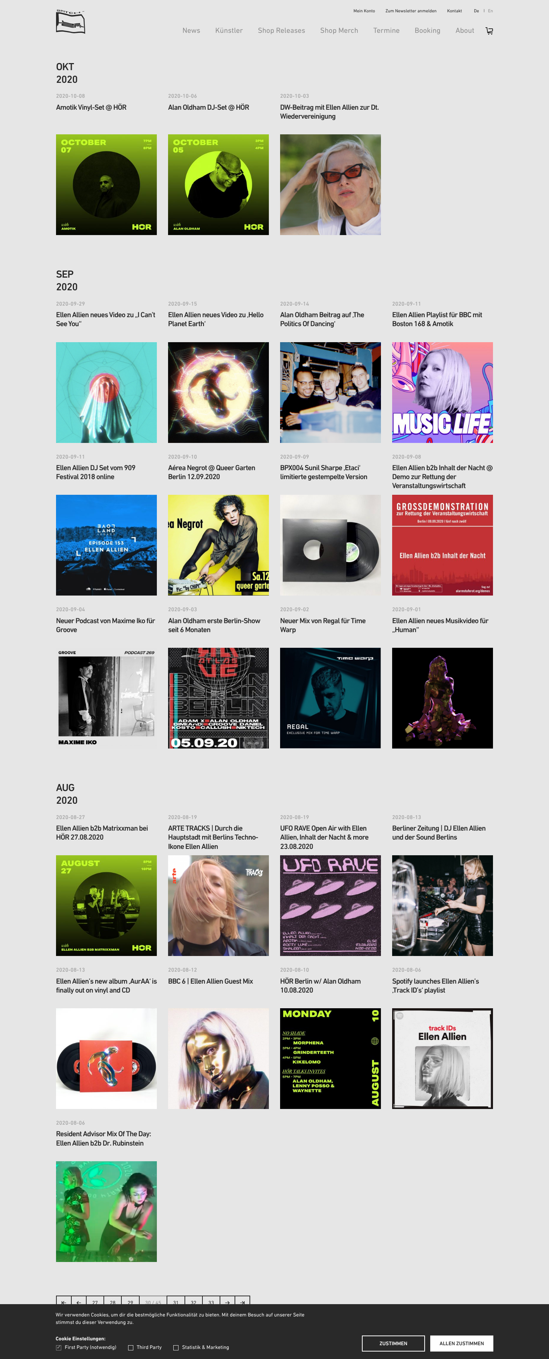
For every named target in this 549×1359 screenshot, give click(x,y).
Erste (64, 1305)
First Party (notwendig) (90, 1347)
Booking (427, 30)
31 (176, 1303)
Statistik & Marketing (205, 1347)
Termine (386, 30)
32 (193, 1303)
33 (211, 1303)
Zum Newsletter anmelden (411, 11)
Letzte (242, 1305)
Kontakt (454, 11)
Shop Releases (281, 30)
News (191, 30)
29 (130, 1303)
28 (112, 1303)
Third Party (149, 1347)
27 (95, 1303)
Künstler (229, 30)
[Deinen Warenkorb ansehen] (485, 33)
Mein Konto (364, 11)
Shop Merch (339, 30)
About (465, 30)
